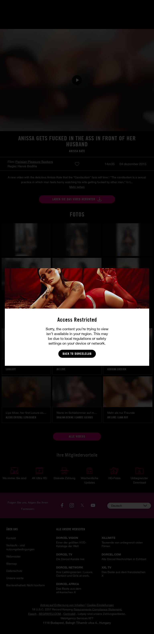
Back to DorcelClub (77, 354)
